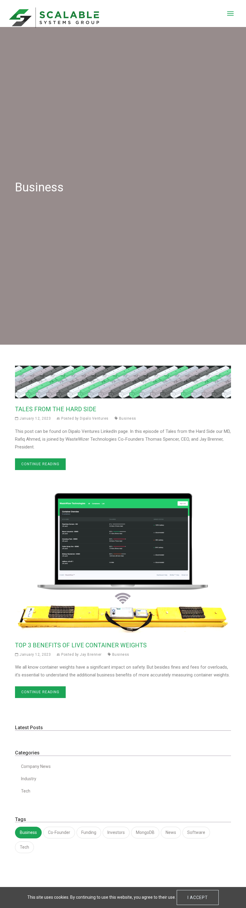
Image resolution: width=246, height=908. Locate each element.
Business (127, 418)
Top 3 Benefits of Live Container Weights (81, 645)
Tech (25, 791)
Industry (28, 778)
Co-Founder (59, 832)
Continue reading (40, 464)
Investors (116, 832)
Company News (36, 766)
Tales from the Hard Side (55, 409)
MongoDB (145, 832)
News (171, 832)
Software (196, 832)
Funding (88, 832)
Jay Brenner (91, 654)
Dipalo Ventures (94, 418)
